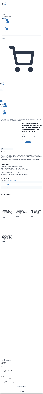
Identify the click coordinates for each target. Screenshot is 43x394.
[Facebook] (18, 386)
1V (5, 30)
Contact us (4, 372)
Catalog (4, 2)
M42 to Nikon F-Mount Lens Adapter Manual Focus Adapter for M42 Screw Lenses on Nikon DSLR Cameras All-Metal (35, 212)
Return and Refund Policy (7, 378)
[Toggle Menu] (1, 90)
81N (6, 27)
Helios (5, 22)
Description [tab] (4, 148)
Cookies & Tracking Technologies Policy (10, 382)
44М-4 (6, 24)
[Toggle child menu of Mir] (6, 29)
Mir (2, 113)
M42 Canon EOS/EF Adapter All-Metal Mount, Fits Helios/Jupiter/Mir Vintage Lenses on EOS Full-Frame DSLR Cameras (7, 237)
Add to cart (28, 142)
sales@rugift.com (4, 363)
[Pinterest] (21, 386)
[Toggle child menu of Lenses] (7, 20)
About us (4, 5)
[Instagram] (20, 386)
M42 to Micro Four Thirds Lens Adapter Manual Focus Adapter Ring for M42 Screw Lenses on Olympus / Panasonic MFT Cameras (21, 212)
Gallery (4, 4)
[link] (0, 99)
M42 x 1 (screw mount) (11, 180)
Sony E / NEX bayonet (11, 182)
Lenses (4, 20)
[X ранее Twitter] (25, 386)
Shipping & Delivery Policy (7, 370)
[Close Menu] (1, 101)
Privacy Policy (5, 381)
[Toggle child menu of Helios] (7, 22)
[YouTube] (23, 386)
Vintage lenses (6, 31)
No (7, 187)
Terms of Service (6, 380)
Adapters (4, 18)
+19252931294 (3, 362)
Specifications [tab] (10, 148)
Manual (8, 184)
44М (6, 26)
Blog (4, 3)
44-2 (6, 23)
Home (4, 0)
